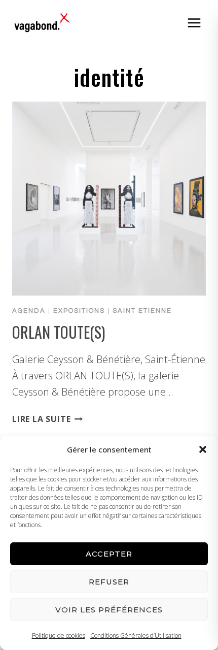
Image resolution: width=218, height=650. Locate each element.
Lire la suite (47, 419)
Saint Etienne (142, 310)
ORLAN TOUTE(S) (58, 331)
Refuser (109, 582)
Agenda (29, 310)
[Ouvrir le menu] (194, 22)
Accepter (109, 554)
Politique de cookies (58, 635)
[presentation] (109, 199)
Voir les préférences (109, 609)
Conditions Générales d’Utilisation (135, 635)
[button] (203, 449)
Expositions (79, 310)
